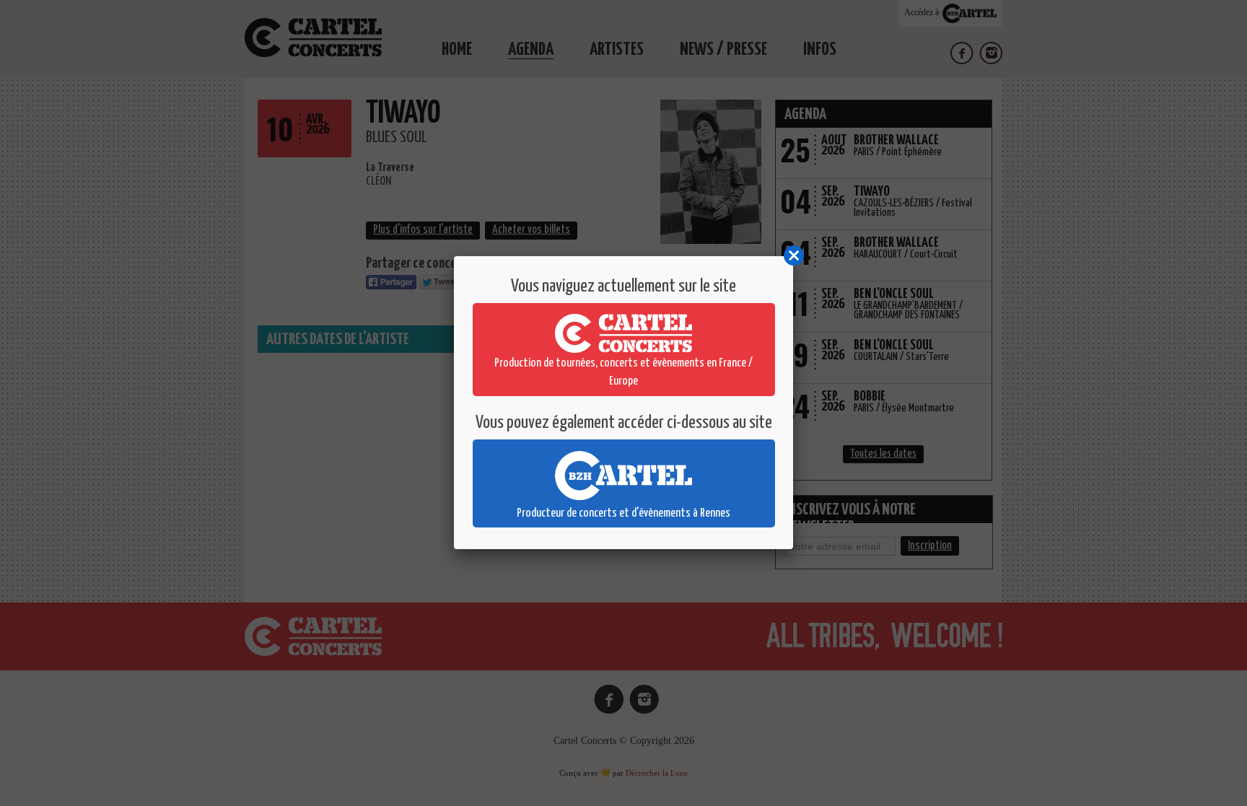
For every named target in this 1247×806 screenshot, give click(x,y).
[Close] (793, 256)
